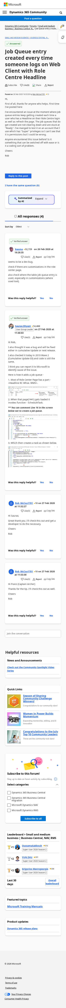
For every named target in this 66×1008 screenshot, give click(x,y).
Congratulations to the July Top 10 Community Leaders (40, 733)
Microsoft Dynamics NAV (25, 805)
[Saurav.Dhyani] (11, 326)
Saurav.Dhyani (23, 326)
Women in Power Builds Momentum (38, 715)
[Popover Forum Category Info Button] (56, 779)
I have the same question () (22, 185)
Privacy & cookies (13, 977)
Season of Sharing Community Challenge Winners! (37, 698)
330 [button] (52, 869)
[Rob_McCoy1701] (11, 503)
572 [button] (46, 846)
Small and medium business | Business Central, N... (30, 27)
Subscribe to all (33, 818)
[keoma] (11, 249)
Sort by (9, 226)
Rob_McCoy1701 (39, 94)
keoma (19, 249)
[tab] (29, 217)
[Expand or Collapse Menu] (4, 12)
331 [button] (36, 857)
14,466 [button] (36, 326)
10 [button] (48, 94)
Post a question (33, 18)
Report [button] (51, 85)
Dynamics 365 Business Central (28, 792)
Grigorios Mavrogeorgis (35, 868)
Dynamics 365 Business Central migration (28, 799)
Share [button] (38, 85)
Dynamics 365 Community (28, 12)
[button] (61, 12)
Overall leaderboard (52, 882)
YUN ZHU (27, 857)
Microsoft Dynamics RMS (25, 810)
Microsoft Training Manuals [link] (25, 906)
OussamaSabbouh (32, 845)
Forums (33, 26)
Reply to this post (18, 175)
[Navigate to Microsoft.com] (12, 4)
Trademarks (10, 987)
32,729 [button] (28, 249)
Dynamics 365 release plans (22, 928)
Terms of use (11, 982)
